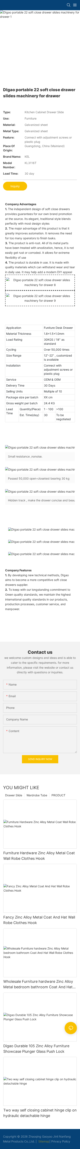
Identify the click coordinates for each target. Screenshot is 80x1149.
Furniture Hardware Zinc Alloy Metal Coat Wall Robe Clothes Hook (39, 856)
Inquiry (15, 186)
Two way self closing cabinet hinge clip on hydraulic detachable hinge (40, 1113)
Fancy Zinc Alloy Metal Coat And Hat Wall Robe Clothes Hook (39, 920)
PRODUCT (58, 795)
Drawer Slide (13, 795)
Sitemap (43, 1141)
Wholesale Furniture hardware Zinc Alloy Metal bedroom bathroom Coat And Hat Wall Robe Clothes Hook (38, 984)
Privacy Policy (60, 1141)
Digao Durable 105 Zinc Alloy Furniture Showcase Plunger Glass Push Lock (36, 1049)
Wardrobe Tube (36, 795)
